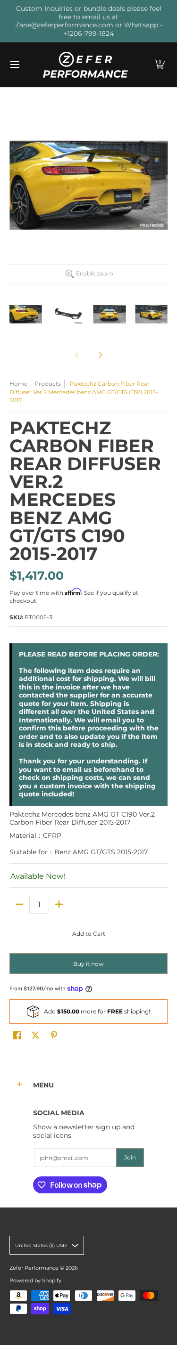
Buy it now (88, 963)
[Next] (100, 355)
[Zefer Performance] (85, 64)
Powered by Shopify (35, 1281)
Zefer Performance (34, 1268)
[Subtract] (19, 904)
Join (130, 1157)
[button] (160, 64)
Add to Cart (88, 933)
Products (47, 383)
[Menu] (14, 64)
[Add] (59, 904)
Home (18, 383)
